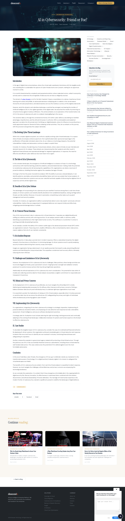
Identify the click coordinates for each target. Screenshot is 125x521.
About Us (72, 496)
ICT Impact (107, 48)
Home (59, 3)
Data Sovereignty (108, 44)
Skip (109, 517)
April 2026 (90, 152)
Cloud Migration (48, 498)
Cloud (112, 41)
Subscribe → (101, 84)
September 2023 (91, 173)
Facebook (29, 397)
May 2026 (89, 149)
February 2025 (91, 158)
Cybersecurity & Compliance (52, 501)
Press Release (91, 53)
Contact (72, 505)
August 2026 (90, 143)
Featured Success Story (94, 48)
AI (14, 386)
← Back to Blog (18, 479)
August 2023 (90, 176)
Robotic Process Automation (96, 56)
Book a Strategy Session (105, 3)
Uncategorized (106, 58)
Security (109, 56)
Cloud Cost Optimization (51, 510)
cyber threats (26, 99)
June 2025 (90, 155)
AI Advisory (47, 508)
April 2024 (90, 161)
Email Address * (93, 76)
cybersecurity (21, 386)
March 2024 (90, 164)
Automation (91, 41)
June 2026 (90, 146)
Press (71, 503)
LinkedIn (16, 397)
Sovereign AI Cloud (49, 496)
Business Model (102, 41)
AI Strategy (90, 39)
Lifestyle (107, 51)
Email (36, 397)
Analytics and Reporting (104, 39)
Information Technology (94, 51)
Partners (72, 498)
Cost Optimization (94, 44)
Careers (72, 501)
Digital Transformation (96, 46)
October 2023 (91, 170)
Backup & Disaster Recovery (52, 503)
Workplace (90, 61)
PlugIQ (74, 3)
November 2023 (91, 167)
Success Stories (94, 58)
